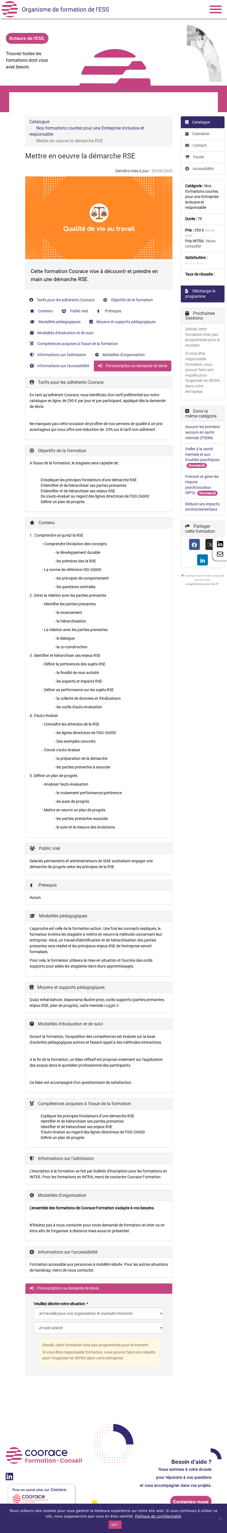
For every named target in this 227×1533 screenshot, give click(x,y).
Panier (198, 157)
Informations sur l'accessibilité (63, 366)
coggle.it (111, 1005)
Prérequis (112, 311)
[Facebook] (194, 544)
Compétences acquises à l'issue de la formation (77, 343)
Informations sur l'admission (61, 355)
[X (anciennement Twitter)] (210, 544)
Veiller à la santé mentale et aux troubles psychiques (202, 454)
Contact (199, 145)
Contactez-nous (190, 1501)
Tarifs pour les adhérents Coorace (65, 300)
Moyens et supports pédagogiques (126, 322)
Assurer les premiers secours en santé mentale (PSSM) (202, 432)
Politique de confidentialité (158, 1516)
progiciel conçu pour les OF (202, 583)
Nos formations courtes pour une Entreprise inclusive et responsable (202, 197)
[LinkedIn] (202, 559)
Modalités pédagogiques (59, 322)
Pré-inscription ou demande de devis (136, 366)
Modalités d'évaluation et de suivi (65, 333)
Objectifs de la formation (131, 300)
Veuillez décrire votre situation (59, 1303)
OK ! (115, 1524)
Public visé (78, 311)
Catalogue (39, 121)
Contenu (45, 311)
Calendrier (200, 134)
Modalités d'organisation (123, 355)
